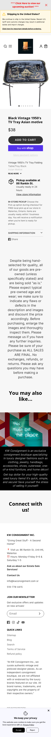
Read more (13, 174)
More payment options (25, 155)
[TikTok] (18, 622)
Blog (9, 640)
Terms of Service (16, 649)
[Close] (48, 710)
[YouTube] (23, 622)
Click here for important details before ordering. (21, 29)
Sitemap (11, 635)
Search (11, 644)
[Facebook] (8, 622)
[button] (19, 106)
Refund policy (14, 653)
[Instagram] (13, 622)
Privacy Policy (28, 724)
